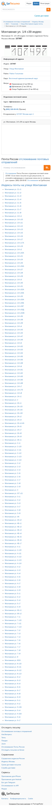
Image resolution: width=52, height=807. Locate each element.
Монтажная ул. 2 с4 (12, 470)
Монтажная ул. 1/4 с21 (14, 256)
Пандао (4, 741)
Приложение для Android (11, 779)
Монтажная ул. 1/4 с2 (13, 249)
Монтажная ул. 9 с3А (13, 707)
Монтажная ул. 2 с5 (12, 473)
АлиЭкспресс (6, 734)
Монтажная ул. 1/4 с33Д (14, 310)
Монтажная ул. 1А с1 (13, 396)
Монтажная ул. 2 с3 (12, 467)
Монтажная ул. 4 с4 (12, 573)
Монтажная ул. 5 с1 (12, 593)
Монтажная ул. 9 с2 (12, 704)
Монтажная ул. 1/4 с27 (14, 269)
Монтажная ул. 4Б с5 (13, 537)
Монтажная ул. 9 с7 (12, 720)
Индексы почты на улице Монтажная (24, 185)
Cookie (30, 798)
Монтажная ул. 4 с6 (12, 580)
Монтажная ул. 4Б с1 (13, 523)
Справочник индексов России (13, 758)
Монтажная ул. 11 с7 (13, 209)
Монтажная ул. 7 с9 (12, 654)
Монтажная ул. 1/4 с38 (14, 320)
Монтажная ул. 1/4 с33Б (14, 303)
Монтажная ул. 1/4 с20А (14, 253)
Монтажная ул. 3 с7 (12, 507)
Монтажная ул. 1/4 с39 (14, 323)
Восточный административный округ (23, 78)
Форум (28, 3)
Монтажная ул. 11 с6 (13, 206)
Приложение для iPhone (11, 776)
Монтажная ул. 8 (11, 657)
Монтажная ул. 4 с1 (12, 547)
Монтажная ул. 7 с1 (12, 617)
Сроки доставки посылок (11, 765)
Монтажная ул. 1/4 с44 (14, 333)
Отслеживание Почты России (13, 747)
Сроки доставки (41, 16)
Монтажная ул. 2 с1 (12, 443)
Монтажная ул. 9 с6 (12, 717)
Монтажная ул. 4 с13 (13, 560)
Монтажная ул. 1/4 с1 (13, 216)
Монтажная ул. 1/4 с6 (13, 366)
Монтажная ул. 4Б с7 (13, 543)
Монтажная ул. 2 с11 (13, 450)
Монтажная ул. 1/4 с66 (14, 380)
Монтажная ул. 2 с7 (12, 480)
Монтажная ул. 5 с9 (12, 607)
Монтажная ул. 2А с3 (13, 420)
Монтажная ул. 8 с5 (12, 687)
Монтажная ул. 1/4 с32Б (14, 293)
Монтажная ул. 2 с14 (13, 460)
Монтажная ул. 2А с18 (13, 413)
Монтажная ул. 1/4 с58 (14, 363)
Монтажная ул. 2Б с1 (13, 440)
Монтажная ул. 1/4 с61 (14, 370)
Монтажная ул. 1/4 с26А (14, 266)
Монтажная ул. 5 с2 (12, 597)
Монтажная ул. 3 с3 (12, 503)
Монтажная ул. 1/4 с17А (14, 243)
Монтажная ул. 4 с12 (13, 557)
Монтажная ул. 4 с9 (12, 590)
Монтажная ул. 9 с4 (12, 710)
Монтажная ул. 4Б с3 (13, 530)
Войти (36, 3)
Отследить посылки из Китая (12, 750)
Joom (3, 744)
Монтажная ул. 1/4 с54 (14, 353)
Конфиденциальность (18, 798)
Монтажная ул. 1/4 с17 (14, 239)
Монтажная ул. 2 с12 (13, 453)
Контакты (4, 798)
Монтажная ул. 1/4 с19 (14, 246)
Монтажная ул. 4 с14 (13, 563)
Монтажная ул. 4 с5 (12, 577)
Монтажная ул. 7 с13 (13, 627)
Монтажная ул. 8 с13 (13, 674)
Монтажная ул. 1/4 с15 (14, 233)
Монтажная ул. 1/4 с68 (14, 383)
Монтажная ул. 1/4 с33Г (14, 306)
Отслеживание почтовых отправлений (16, 731)
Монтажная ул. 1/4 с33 (14, 296)
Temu (3, 738)
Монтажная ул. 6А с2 (13, 614)
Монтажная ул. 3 (11, 490)
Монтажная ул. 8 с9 (12, 697)
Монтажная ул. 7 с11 (13, 623)
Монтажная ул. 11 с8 (13, 213)
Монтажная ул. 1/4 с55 (14, 356)
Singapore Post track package (19, 804)
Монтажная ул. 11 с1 (13, 189)
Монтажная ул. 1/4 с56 (14, 360)
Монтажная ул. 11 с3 (13, 196)
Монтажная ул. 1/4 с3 (13, 280)
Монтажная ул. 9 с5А (13, 714)
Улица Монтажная (16, 69)
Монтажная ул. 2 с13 (13, 457)
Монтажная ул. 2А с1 (13, 403)
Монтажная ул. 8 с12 (13, 670)
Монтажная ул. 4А (12, 517)
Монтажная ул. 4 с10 (13, 550)
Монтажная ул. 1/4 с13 (14, 229)
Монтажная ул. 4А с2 (13, 520)
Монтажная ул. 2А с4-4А (14, 423)
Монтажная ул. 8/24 (13, 660)
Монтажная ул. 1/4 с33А (14, 299)
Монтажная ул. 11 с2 (13, 193)
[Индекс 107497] (26, 51)
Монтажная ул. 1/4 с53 (14, 350)
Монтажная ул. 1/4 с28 (14, 273)
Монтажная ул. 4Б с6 (13, 540)
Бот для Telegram (8, 782)
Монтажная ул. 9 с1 (12, 700)
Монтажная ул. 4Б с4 (13, 533)
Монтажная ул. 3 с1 (12, 497)
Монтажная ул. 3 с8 (12, 510)
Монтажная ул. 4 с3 (12, 570)
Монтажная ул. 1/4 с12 (14, 226)
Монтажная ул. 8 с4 (12, 684)
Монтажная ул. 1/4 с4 (13, 326)
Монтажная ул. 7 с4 (12, 637)
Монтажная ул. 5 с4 (12, 600)
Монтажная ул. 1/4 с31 (14, 286)
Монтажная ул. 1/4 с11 (14, 223)
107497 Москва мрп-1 (25, 114)
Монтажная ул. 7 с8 (12, 650)
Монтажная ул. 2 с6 (12, 477)
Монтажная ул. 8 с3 (12, 680)
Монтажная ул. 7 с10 (13, 620)
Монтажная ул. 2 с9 (12, 487)
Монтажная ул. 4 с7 (12, 583)
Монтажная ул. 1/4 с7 (13, 386)
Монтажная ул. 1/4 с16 (14, 236)
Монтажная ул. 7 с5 (12, 640)
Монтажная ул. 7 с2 (12, 630)
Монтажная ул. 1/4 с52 (14, 346)
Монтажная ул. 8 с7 (12, 690)
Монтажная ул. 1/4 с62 (14, 373)
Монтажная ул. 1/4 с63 (14, 376)
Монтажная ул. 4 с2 (12, 567)
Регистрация (44, 3)
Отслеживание (11, 173)
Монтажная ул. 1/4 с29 (14, 276)
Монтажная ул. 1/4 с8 (13, 393)
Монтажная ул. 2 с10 (13, 446)
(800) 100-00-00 (12, 109)
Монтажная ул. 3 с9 (12, 513)
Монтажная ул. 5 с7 (12, 603)
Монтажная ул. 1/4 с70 (14, 390)
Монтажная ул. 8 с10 (13, 664)
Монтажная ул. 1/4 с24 (14, 259)
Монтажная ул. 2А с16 (13, 410)
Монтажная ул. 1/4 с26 (14, 263)
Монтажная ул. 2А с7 (13, 430)
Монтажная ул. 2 (11, 400)
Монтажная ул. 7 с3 (12, 633)
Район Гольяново (16, 74)
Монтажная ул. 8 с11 (13, 667)
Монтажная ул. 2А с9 (13, 436)
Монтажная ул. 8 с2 (12, 677)
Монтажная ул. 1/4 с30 (14, 283)
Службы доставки (8, 768)
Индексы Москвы (8, 761)
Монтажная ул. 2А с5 (13, 426)
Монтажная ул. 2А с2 (13, 416)
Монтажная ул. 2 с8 (12, 483)
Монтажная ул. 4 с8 (12, 587)
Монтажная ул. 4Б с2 (13, 527)
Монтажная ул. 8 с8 (12, 694)
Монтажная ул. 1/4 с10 (14, 219)
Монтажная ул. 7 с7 (12, 647)
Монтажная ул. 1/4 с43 (14, 330)
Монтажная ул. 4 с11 (13, 553)
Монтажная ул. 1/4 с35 (14, 316)
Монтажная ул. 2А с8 (13, 433)
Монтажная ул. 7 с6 (12, 644)
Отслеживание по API (10, 786)
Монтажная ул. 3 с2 (12, 500)
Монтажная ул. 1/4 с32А (14, 289)
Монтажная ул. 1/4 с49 (14, 340)
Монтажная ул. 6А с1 (13, 610)
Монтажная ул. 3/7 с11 (14, 493)
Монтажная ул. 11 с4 (13, 199)
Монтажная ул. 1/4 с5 (13, 343)
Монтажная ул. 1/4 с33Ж (14, 313)
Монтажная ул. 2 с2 (12, 463)
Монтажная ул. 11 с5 (13, 203)
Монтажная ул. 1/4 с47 (14, 336)
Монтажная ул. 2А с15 (13, 406)
